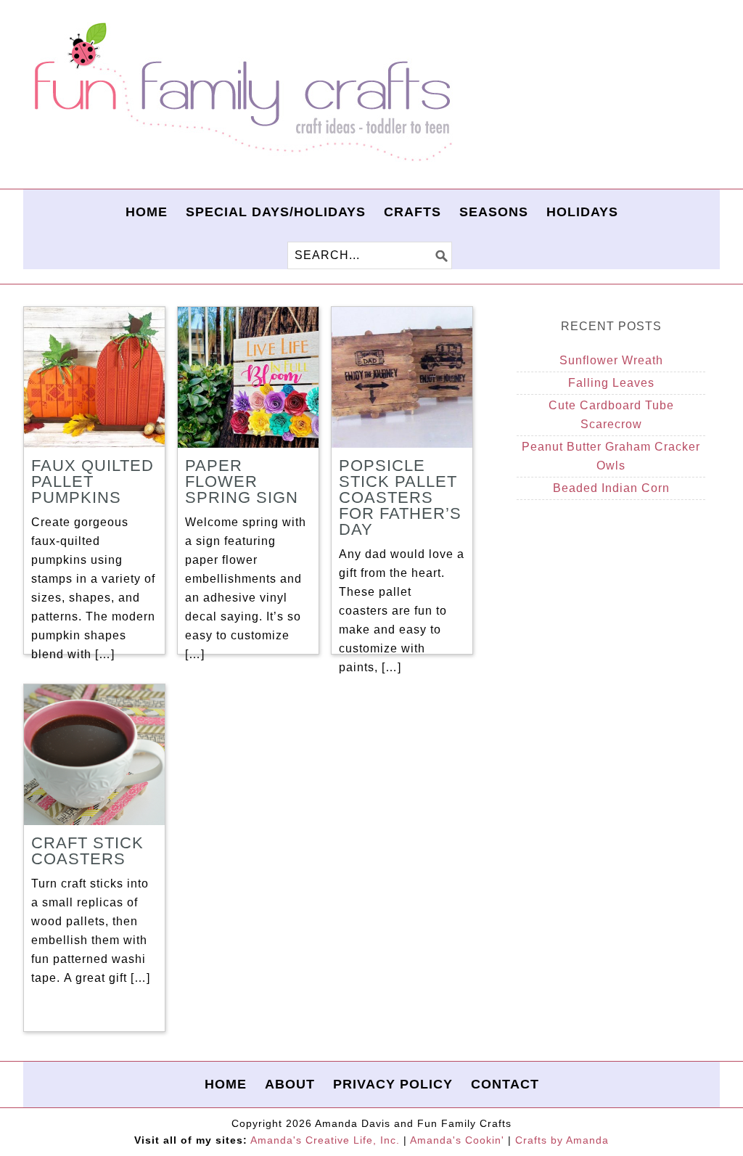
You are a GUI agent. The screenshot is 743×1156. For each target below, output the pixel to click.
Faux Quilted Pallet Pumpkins (92, 481)
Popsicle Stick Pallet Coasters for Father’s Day (400, 497)
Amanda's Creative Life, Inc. (325, 1140)
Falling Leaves (611, 383)
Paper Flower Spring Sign (241, 481)
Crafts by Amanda (562, 1140)
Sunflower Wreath (611, 360)
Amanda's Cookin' (457, 1140)
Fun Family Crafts (241, 92)
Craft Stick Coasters (87, 851)
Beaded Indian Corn (611, 488)
